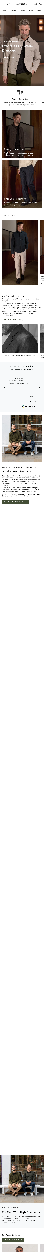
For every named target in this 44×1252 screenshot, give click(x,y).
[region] (22, 387)
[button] (5, 387)
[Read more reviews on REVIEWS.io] (29, 406)
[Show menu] (3, 4)
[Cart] (40, 4)
